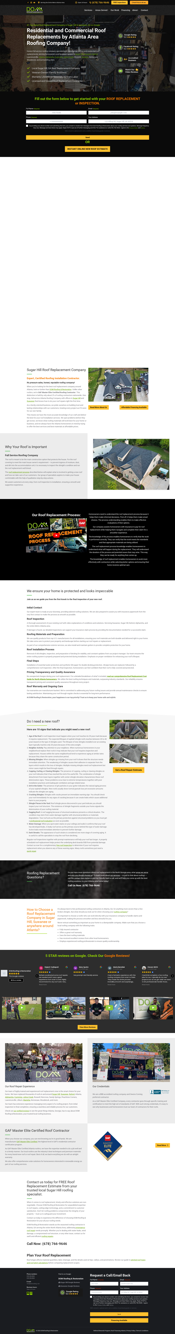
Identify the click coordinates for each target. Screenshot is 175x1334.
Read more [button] (77, 985)
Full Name (33, 109)
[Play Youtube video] (56, 535)
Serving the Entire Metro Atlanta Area (53, 2)
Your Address (93, 117)
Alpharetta (49, 57)
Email (93, 109)
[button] (172, 975)
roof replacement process (19, 472)
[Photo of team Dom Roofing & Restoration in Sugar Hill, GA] (43, 1062)
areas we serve (142, 872)
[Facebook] (28, 1294)
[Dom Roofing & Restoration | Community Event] (131, 1062)
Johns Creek (68, 57)
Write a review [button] (16, 980)
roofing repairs (47, 1236)
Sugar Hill (79, 54)
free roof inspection (64, 845)
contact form (79, 878)
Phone (31, 117)
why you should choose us (81, 875)
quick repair (31, 851)
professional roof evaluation (41, 821)
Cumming (59, 57)
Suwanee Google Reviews (69, 1286)
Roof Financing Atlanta (118, 1330)
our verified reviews (21, 1111)
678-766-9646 (31, 1276)
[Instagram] (31, 1294)
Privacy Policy (133, 128)
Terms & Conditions (142, 1330)
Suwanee (87, 54)
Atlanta (42, 57)
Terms (143, 128)
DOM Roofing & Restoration (60, 389)
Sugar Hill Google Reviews (70, 1282)
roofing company (120, 912)
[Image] (108, 1146)
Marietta (85, 57)
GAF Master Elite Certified (27, 1142)
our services (115, 875)
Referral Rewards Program (101, 1330)
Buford (95, 54)
